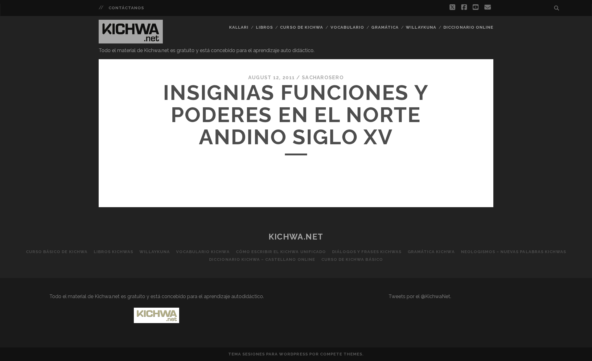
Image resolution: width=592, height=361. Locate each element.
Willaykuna (421, 27)
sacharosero (323, 77)
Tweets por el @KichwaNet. (419, 296)
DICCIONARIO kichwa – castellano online (262, 259)
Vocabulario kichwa (203, 251)
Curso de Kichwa (301, 27)
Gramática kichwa (431, 251)
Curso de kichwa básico (352, 259)
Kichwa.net (296, 236)
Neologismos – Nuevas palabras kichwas (513, 251)
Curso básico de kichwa (57, 251)
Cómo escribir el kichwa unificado (281, 251)
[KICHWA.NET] (131, 40)
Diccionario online (468, 27)
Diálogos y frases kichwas (366, 251)
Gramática (384, 27)
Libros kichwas (114, 251)
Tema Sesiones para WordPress (268, 354)
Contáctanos (126, 8)
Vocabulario (347, 27)
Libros (264, 27)
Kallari (239, 27)
